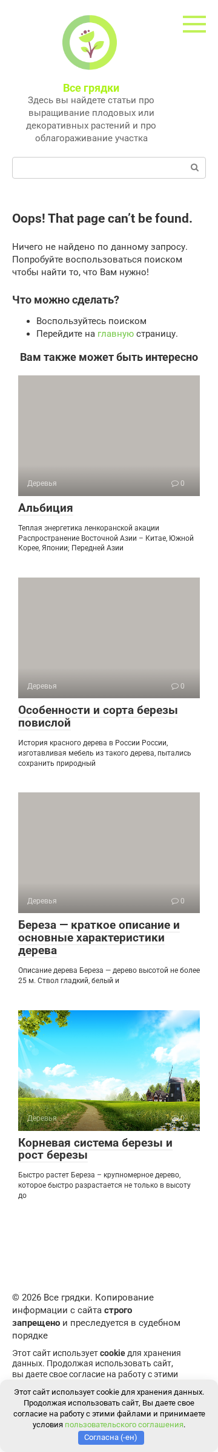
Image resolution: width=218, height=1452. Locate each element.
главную (115, 333)
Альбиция (45, 508)
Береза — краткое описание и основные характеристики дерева (99, 937)
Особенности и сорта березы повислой (98, 716)
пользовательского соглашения (124, 1424)
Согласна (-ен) (110, 1437)
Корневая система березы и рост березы (95, 1149)
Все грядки (91, 87)
